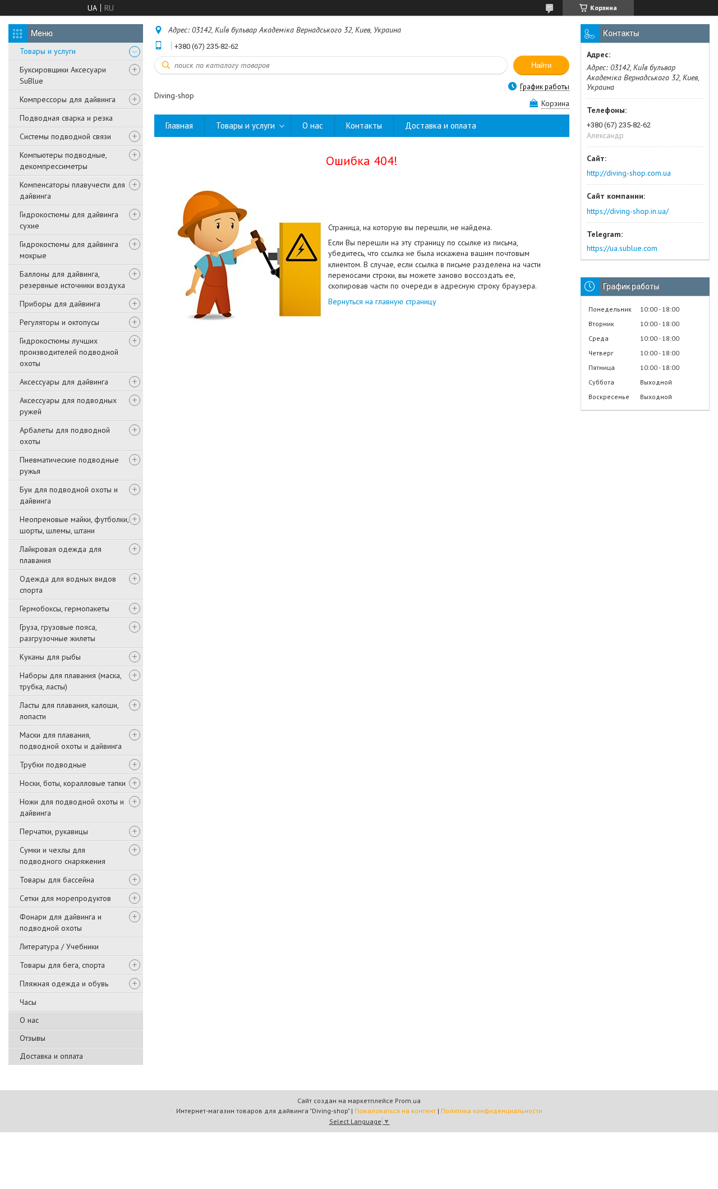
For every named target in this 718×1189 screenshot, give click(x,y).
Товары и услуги (48, 51)
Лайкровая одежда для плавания (61, 554)
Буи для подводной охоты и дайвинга (69, 495)
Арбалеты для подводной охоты (65, 435)
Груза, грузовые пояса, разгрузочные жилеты (58, 632)
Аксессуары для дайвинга (64, 382)
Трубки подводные (53, 765)
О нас (29, 1020)
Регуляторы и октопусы (59, 322)
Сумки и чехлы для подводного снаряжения (62, 855)
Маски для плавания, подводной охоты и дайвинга (71, 740)
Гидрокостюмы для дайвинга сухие (69, 220)
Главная (179, 125)
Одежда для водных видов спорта (68, 584)
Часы (28, 1002)
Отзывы (32, 1038)
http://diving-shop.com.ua (629, 173)
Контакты (364, 125)
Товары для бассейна (57, 880)
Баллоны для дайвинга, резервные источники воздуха (72, 279)
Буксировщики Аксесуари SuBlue (63, 75)
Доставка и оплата (51, 1056)
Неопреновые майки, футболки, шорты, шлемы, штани (74, 525)
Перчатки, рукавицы (54, 831)
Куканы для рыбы (50, 657)
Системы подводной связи (65, 136)
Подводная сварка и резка (66, 118)
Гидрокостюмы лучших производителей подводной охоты (69, 352)
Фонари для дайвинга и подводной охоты (61, 922)
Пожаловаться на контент (395, 1110)
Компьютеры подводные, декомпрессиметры (63, 160)
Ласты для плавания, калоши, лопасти (69, 710)
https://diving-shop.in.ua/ (628, 211)
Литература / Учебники (59, 946)
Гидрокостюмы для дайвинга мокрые (69, 249)
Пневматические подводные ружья (69, 465)
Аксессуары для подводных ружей (68, 406)
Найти (541, 65)
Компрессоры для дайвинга (68, 99)
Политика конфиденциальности (491, 1110)
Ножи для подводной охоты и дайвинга (72, 807)
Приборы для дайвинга (60, 304)
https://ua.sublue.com (622, 248)
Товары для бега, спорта (62, 965)
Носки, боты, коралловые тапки (73, 783)
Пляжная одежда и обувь (64, 983)
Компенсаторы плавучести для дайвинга (72, 190)
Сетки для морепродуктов (65, 898)
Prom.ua (408, 1100)
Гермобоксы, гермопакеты (64, 608)
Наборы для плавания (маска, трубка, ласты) (70, 681)
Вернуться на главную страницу (382, 301)
